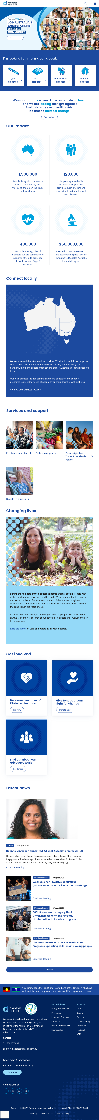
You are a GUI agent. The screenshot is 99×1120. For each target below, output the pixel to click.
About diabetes (58, 1004)
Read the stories (18, 628)
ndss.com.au (9, 1032)
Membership (57, 1030)
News (79, 1008)
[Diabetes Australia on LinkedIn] (19, 1091)
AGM (79, 1034)
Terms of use (47, 1113)
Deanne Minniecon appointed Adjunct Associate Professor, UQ (44, 851)
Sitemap (33, 1113)
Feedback (81, 1030)
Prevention (56, 1013)
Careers (80, 1017)
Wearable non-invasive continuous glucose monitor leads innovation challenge (60, 883)
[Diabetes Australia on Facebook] (6, 1091)
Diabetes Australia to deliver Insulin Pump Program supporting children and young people (62, 944)
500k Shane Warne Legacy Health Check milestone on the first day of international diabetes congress (54, 916)
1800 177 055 (12, 1043)
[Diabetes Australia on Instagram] (26, 1091)
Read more (18, 769)
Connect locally (83, 1021)
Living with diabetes (60, 1008)
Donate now (64, 710)
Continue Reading (15, 867)
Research (55, 1021)
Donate (80, 1013)
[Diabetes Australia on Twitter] (12, 1091)
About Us (81, 1004)
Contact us (81, 1025)
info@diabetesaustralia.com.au (21, 1048)
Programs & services (60, 1017)
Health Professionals (60, 1025)
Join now (17, 710)
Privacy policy (63, 1113)
